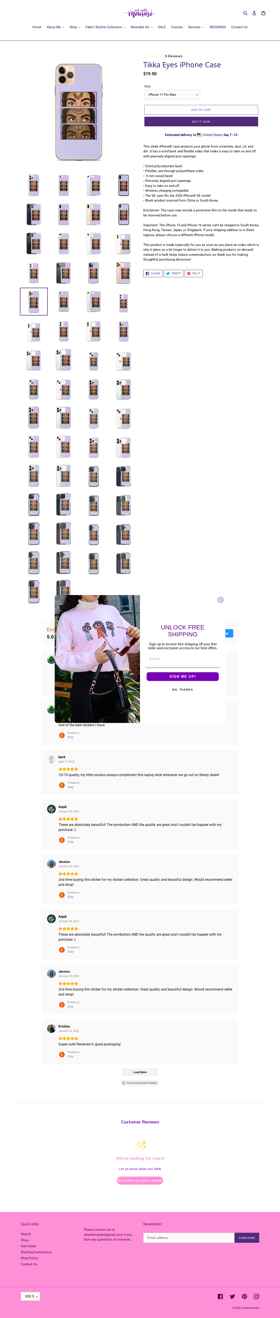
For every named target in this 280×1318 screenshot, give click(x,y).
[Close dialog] (220, 599)
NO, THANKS (182, 689)
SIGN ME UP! (183, 676)
